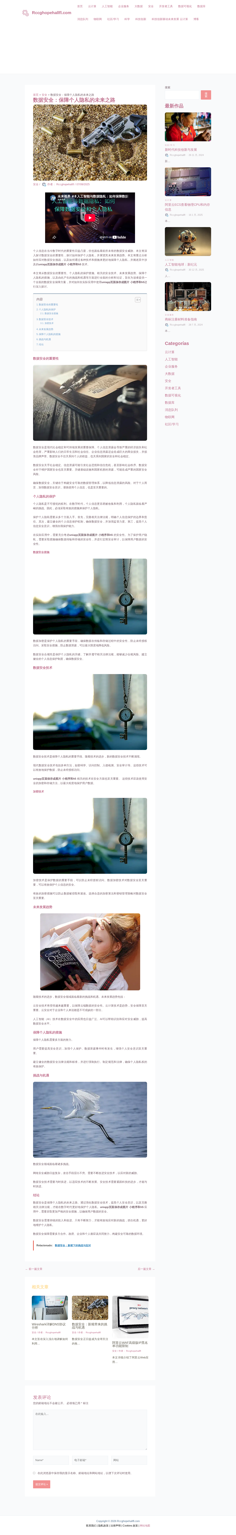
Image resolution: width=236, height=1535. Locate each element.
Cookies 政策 (130, 1525)
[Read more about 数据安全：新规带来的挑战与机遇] (90, 1307)
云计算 (92, 6)
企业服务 (123, 6)
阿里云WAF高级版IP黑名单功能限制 (130, 1344)
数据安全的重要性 (48, 304)
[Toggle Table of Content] (136, 299)
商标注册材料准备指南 (181, 319)
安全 (151, 6)
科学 (127, 19)
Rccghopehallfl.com (51, 12)
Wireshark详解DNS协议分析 (49, 1325)
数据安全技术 (46, 319)
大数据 (139, 6)
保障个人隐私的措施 (50, 334)
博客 (196, 19)
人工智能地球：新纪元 (181, 264)
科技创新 (140, 19)
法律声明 (115, 1525)
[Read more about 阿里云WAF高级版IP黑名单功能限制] (130, 1316)
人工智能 (107, 6)
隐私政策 (103, 1525)
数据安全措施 (51, 313)
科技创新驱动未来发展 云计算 (170, 19)
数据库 (201, 6)
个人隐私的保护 (47, 309)
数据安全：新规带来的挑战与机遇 (89, 1325)
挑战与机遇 (45, 339)
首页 (80, 6)
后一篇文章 (146, 1269)
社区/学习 (113, 19)
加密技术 (49, 323)
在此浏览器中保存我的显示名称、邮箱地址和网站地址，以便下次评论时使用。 (85, 1473)
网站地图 (144, 1525)
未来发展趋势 (46, 329)
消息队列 (82, 19)
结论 (41, 344)
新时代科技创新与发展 (181, 149)
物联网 (98, 19)
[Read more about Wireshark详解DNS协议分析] (50, 1307)
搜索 (167, 87)
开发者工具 (166, 6)
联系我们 (91, 1525)
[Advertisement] (118, 49)
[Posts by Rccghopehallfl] (167, 155)
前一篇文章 (33, 1269)
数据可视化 (185, 6)
